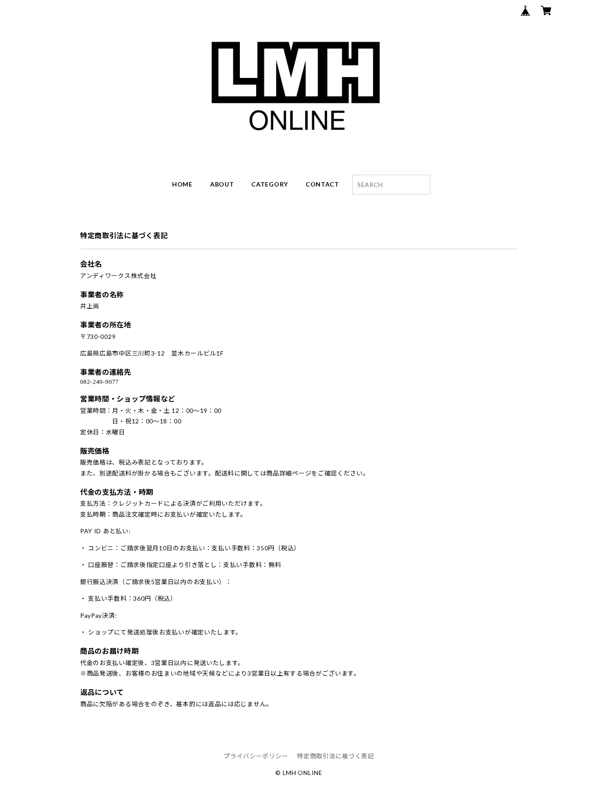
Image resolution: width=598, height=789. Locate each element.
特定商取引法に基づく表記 (335, 756)
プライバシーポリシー (256, 756)
